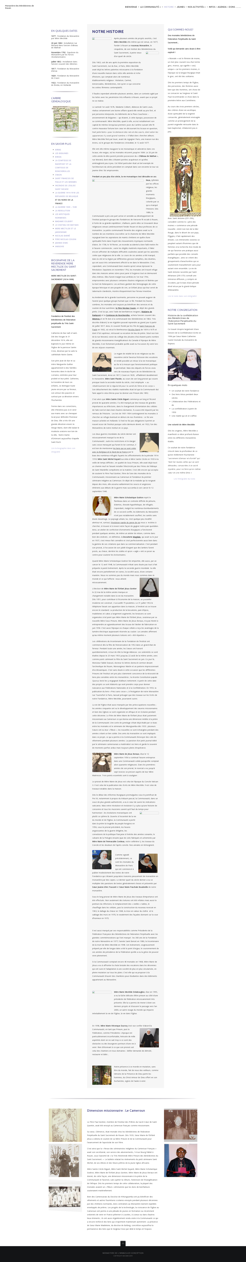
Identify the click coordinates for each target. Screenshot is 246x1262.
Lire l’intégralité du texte (184, 479)
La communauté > (150, 7)
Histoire (169, 7)
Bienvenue (131, 7)
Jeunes (181, 7)
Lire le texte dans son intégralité (182, 296)
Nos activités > (197, 7)
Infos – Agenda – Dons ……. (225, 7)
